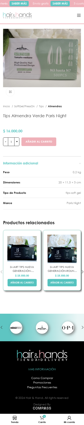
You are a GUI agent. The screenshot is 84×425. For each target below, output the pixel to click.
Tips (41, 106)
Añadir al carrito (38, 141)
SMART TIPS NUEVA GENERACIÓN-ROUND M (62, 269)
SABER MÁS (18, 3)
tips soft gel (73, 192)
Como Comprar (42, 378)
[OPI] (68, 327)
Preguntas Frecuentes (42, 387)
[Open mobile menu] (79, 15)
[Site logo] (17, 15)
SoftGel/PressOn (24, 106)
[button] (22, 282)
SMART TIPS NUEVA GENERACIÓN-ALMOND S (22, 269)
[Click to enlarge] (10, 92)
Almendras (55, 106)
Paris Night (74, 203)
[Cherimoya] (16, 327)
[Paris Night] (42, 327)
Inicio (7, 106)
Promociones (42, 382)
